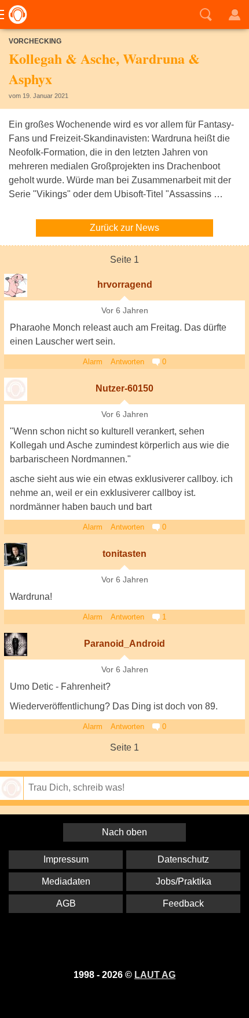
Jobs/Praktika (183, 881)
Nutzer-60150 (124, 388)
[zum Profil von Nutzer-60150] (15, 389)
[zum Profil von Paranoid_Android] (15, 644)
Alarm (92, 361)
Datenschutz (183, 859)
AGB (66, 903)
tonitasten (124, 554)
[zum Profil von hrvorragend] (15, 285)
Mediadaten (66, 881)
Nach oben (124, 832)
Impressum (66, 859)
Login (234, 14)
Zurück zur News (124, 228)
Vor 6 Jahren (124, 310)
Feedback (183, 903)
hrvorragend (124, 284)
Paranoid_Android (124, 644)
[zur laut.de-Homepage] (14, 14)
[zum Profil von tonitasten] (15, 554)
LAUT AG (154, 975)
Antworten (127, 361)
